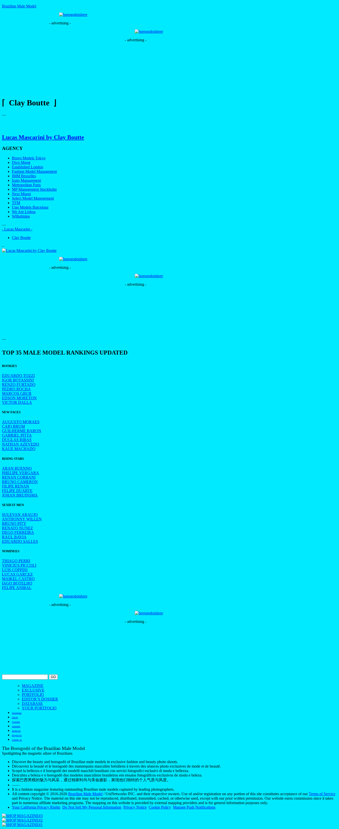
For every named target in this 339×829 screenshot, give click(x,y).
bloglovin (17, 735)
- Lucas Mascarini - (17, 229)
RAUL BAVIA (14, 537)
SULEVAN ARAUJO (20, 514)
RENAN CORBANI (18, 477)
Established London (27, 167)
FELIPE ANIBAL (17, 588)
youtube (16, 722)
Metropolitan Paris (26, 185)
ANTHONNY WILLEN (22, 519)
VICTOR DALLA (17, 402)
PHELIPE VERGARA (20, 473)
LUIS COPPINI (15, 570)
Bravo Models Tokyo (28, 158)
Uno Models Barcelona (30, 207)
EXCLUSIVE (33, 690)
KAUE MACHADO (18, 449)
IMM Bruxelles (24, 176)
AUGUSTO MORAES (20, 422)
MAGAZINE (32, 686)
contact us (17, 739)
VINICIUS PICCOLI (19, 565)
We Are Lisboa (23, 212)
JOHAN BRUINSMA (20, 495)
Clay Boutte (21, 237)
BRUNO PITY (14, 523)
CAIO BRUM (13, 426)
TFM (16, 203)
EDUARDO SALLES (20, 541)
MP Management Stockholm (34, 189)
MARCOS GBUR (17, 393)
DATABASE (32, 703)
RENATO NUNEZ (17, 528)
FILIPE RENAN (15, 486)
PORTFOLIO (33, 694)
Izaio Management (26, 180)
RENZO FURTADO (18, 384)
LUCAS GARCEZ (17, 574)
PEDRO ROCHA (16, 389)
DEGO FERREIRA (18, 532)
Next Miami (21, 194)
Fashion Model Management (34, 171)
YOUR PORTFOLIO (39, 708)
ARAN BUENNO (17, 468)
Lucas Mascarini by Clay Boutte (43, 137)
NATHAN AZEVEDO (20, 444)
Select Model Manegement (33, 198)
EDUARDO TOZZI (18, 375)
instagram (17, 713)
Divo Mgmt (21, 162)
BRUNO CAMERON (20, 482)
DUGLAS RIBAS (17, 440)
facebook (16, 731)
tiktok (15, 717)
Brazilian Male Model (19, 6)
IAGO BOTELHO (17, 583)
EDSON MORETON (19, 398)
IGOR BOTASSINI (18, 380)
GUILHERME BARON (21, 431)
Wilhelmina (21, 216)
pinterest (16, 726)
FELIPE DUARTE (17, 491)
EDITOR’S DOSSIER (40, 699)
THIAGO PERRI (16, 561)
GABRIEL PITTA (17, 435)
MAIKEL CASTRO (18, 579)
